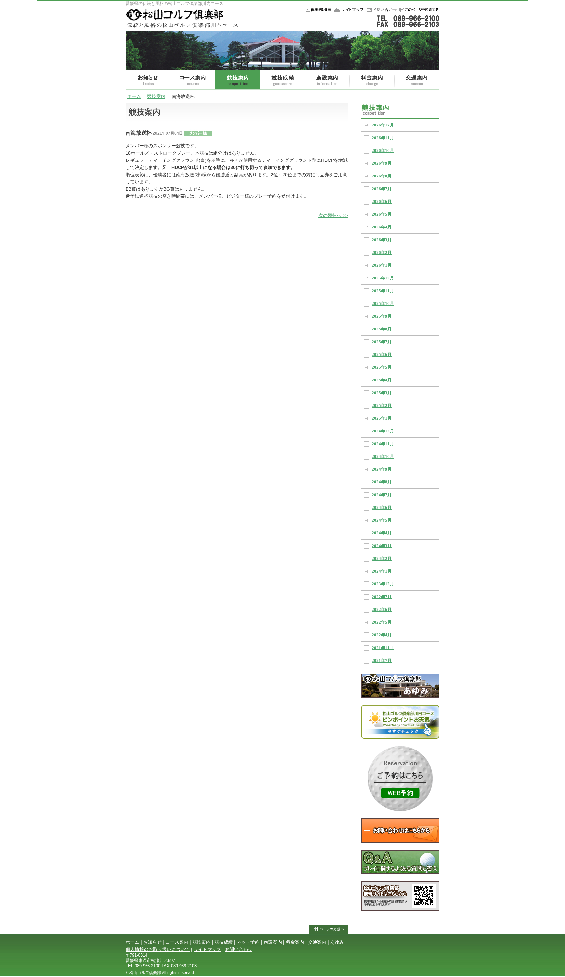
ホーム (348, 9)
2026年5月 (382, 214)
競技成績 (282, 80)
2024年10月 (383, 456)
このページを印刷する (418, 9)
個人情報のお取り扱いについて (158, 949)
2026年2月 (382, 252)
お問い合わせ (380, 9)
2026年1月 (382, 265)
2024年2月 (382, 558)
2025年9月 (382, 316)
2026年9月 (382, 163)
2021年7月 (382, 660)
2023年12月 (383, 584)
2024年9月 (382, 469)
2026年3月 (382, 240)
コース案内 (192, 80)
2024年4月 (382, 533)
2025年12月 (383, 278)
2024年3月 (382, 546)
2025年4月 (382, 380)
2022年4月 (382, 635)
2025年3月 (382, 393)
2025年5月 (382, 367)
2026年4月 (382, 227)
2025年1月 (382, 418)
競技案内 (237, 80)
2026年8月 (382, 176)
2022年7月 (382, 597)
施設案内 (327, 80)
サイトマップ (207, 949)
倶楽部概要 (317, 9)
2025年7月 (382, 342)
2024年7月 (382, 495)
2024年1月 (382, 571)
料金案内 (372, 80)
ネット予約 (248, 942)
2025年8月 (382, 329)
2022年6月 (382, 609)
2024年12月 (383, 431)
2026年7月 (382, 189)
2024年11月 (383, 444)
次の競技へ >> (333, 215)
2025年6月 (382, 354)
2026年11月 (383, 138)
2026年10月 (383, 150)
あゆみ (337, 942)
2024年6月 (382, 507)
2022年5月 (382, 622)
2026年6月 (382, 201)
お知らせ (148, 80)
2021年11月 (383, 648)
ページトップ (328, 929)
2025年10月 (383, 303)
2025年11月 (383, 291)
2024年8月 (382, 482)
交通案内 (416, 80)
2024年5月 (382, 520)
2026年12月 (383, 125)
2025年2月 (382, 405)
